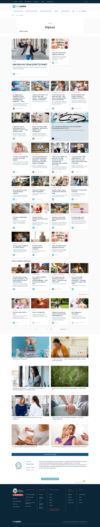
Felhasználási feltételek (17, 501)
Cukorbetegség (35, 274)
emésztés (74, 274)
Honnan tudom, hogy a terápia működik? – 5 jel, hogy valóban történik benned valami (20, 279)
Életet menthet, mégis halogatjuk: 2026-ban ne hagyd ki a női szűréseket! (40, 129)
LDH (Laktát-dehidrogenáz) (30, 494)
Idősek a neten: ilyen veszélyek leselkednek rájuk (59, 191)
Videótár (80, 497)
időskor (34, 187)
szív (14, 124)
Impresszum (15, 498)
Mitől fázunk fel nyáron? (20, 359)
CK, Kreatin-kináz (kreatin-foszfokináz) (30, 503)
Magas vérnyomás (65, 11)
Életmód (17, 15)
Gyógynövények (70, 499)
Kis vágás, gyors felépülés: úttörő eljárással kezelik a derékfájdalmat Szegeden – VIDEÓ (19, 98)
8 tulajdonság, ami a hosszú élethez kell (77, 218)
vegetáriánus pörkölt (18, 187)
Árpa (40, 500)
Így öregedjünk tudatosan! (76, 313)
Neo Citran (51, 499)
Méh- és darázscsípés (41, 508)
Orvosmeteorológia (18, 11)
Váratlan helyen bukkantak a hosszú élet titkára (40, 218)
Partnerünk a (77, 482)
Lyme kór (74, 11)
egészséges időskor (17, 154)
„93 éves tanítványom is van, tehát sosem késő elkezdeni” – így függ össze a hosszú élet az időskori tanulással (39, 160)
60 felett (34, 243)
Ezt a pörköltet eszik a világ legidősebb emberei (20, 191)
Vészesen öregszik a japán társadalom (38, 190)
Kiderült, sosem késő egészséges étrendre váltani (59, 218)
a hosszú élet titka (75, 92)
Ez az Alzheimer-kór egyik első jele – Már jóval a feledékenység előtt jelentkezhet (59, 97)
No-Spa (50, 502)
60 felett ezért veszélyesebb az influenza (37, 247)
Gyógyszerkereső (28, 1)
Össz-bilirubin (28, 499)
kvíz (53, 124)
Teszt (33, 92)
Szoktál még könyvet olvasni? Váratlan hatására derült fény (78, 96)
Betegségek (70, 494)
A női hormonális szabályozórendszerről (25, 446)
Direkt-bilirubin (28, 506)
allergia (56, 11)
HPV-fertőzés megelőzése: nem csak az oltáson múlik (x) (69, 446)
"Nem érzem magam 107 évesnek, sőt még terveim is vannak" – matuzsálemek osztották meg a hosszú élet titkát (59, 161)
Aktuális (15, 1)
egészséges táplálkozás (57, 214)
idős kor (15, 214)
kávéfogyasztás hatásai (18, 243)
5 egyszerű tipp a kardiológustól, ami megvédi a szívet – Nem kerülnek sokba (20, 129)
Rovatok (20, 1)
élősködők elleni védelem (31, 11)
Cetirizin (50, 497)
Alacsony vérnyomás (41, 498)
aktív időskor (35, 154)
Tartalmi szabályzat (16, 506)
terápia (14, 274)
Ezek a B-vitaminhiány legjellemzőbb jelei (59, 53)
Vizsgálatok (70, 497)
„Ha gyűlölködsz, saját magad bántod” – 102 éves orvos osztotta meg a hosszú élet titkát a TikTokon (79, 160)
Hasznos (42, 1)
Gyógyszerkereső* (54, 489)
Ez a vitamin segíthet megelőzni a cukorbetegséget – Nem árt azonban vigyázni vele (40, 280)
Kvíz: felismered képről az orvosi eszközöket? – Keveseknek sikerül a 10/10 (67, 127)
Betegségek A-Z (36, 1)
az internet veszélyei (56, 187)
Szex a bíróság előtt (38, 312)
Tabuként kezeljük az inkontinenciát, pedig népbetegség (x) (59, 313)
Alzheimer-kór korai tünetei (58, 92)
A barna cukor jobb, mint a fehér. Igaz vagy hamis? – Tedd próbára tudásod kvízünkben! (40, 97)
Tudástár (80, 499)
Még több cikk (82, 294)
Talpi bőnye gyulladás (41, 504)
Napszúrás (41, 494)
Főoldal (13, 15)
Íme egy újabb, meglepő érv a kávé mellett (20, 246)
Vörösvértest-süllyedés (30, 497)
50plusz (14, 61)
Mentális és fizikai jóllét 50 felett (30, 64)
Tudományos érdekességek (58, 274)
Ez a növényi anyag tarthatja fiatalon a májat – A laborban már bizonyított (59, 279)
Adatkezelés (15, 503)
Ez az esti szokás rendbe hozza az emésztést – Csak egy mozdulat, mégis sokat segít (79, 280)
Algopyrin (51, 494)
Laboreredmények (50, 1)
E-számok (80, 502)
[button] (30, 490)
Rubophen (51, 505)
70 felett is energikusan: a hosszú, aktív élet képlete (20, 158)
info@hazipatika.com (83, 521)
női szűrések (35, 124)
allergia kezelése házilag (46, 11)
